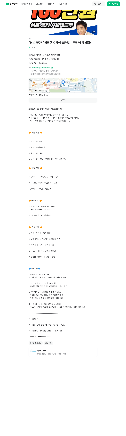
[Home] (11, 3)
